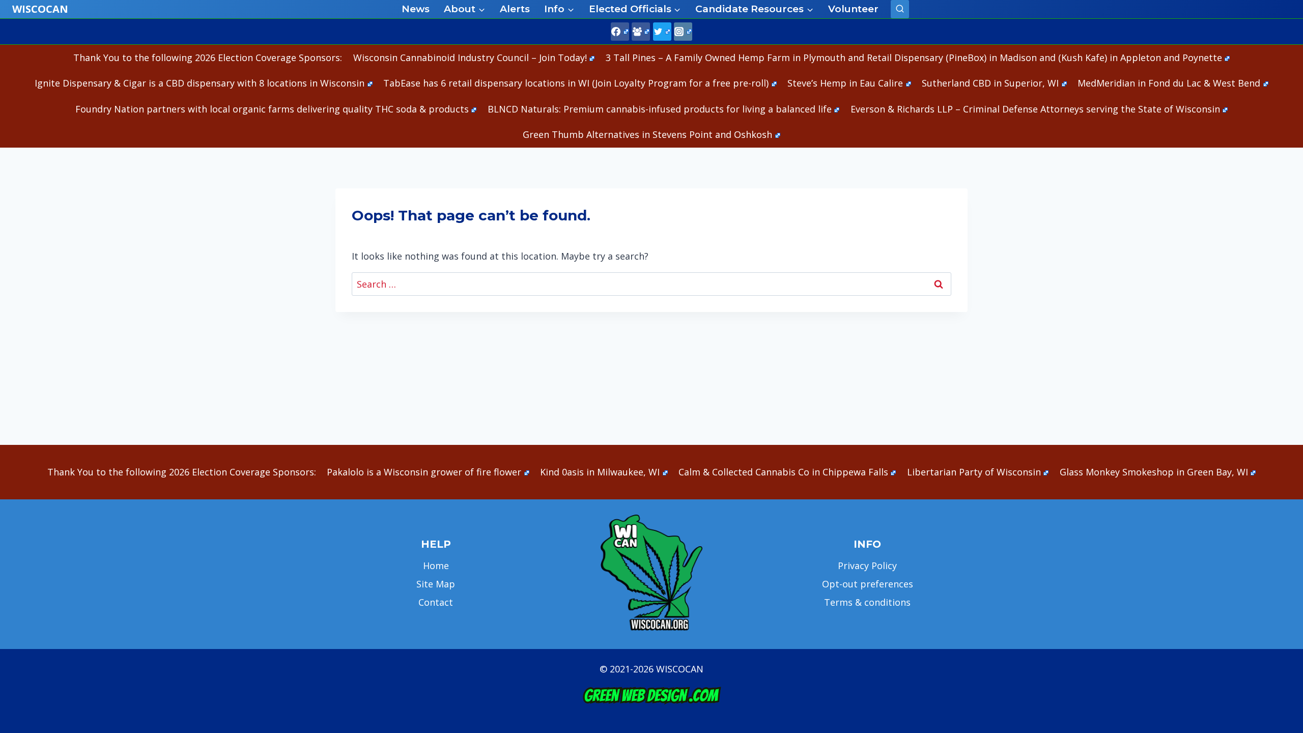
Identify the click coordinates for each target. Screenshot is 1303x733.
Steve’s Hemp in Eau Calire (845, 83)
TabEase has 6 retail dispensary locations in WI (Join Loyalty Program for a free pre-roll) (576, 83)
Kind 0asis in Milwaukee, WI (600, 472)
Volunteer (853, 9)
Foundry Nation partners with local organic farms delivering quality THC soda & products (272, 109)
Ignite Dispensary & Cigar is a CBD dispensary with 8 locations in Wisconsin (199, 83)
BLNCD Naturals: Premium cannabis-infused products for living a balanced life (660, 109)
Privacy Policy (867, 565)
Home (436, 565)
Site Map (435, 584)
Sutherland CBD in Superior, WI (990, 83)
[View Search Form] (900, 9)
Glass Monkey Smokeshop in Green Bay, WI (1154, 472)
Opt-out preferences (867, 584)
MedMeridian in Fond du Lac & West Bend (1169, 83)
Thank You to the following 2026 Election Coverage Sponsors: (207, 57)
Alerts (515, 9)
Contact (435, 602)
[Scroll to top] (1278, 565)
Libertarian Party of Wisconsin (974, 472)
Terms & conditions (867, 602)
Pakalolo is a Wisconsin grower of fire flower (424, 472)
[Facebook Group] (641, 31)
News (416, 9)
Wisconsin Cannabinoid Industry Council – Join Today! (470, 57)
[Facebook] (620, 31)
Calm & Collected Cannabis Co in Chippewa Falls (783, 472)
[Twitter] (662, 31)
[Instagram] (683, 31)
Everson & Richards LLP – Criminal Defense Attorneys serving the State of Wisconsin (1035, 109)
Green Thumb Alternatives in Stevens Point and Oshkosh (647, 134)
